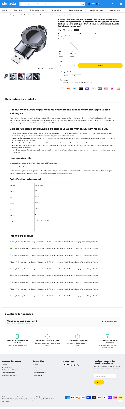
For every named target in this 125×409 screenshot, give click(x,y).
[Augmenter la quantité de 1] (74, 65)
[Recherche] (82, 4)
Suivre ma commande (76, 10)
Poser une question (110, 322)
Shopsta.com (7, 401)
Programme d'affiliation (9, 375)
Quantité (60, 61)
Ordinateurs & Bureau (37, 10)
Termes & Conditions (8, 373)
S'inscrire (99, 382)
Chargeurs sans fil (45, 15)
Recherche (36, 365)
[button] (96, 4)
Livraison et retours (96, 10)
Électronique (18, 10)
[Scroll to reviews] (90, 28)
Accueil (4, 10)
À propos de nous (7, 367)
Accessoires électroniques (24, 15)
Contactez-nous (115, 10)
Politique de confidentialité (10, 370)
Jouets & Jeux (56, 10)
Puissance (36, 15)
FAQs (34, 367)
